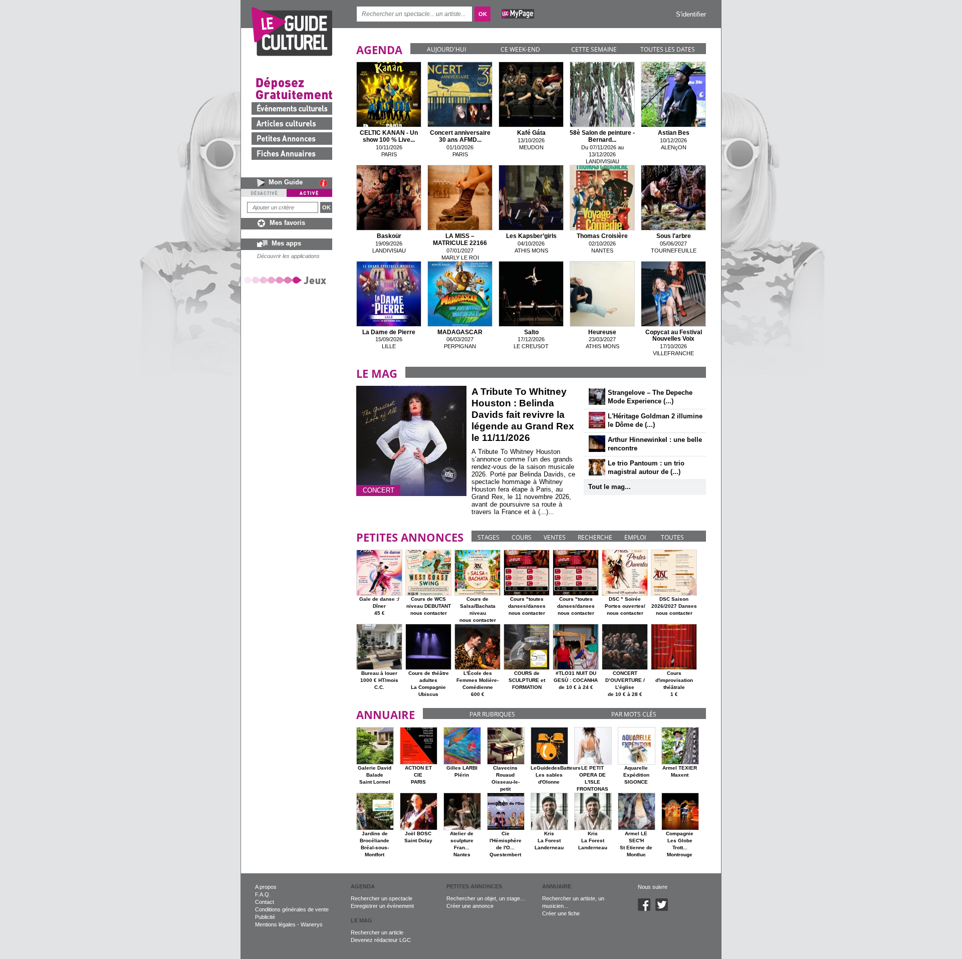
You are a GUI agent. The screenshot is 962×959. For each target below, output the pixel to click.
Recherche (595, 537)
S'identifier (691, 14)
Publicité (265, 917)
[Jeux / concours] (287, 280)
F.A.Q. (263, 894)
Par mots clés (633, 714)
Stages (488, 537)
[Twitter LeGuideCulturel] (664, 909)
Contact (264, 902)
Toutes (672, 537)
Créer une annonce (470, 906)
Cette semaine (594, 49)
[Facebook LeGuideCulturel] (646, 909)
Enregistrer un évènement (382, 906)
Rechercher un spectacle (381, 898)
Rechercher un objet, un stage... (485, 898)
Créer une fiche (561, 913)
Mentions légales (275, 924)
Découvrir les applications (288, 256)
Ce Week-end (520, 49)
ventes (555, 537)
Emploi (635, 537)
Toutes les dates (667, 49)
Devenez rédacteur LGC (381, 940)
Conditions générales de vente (292, 909)
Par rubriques (492, 714)
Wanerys (312, 924)
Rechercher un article (377, 932)
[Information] (326, 183)
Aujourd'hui (446, 49)
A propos (266, 887)
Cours (522, 537)
